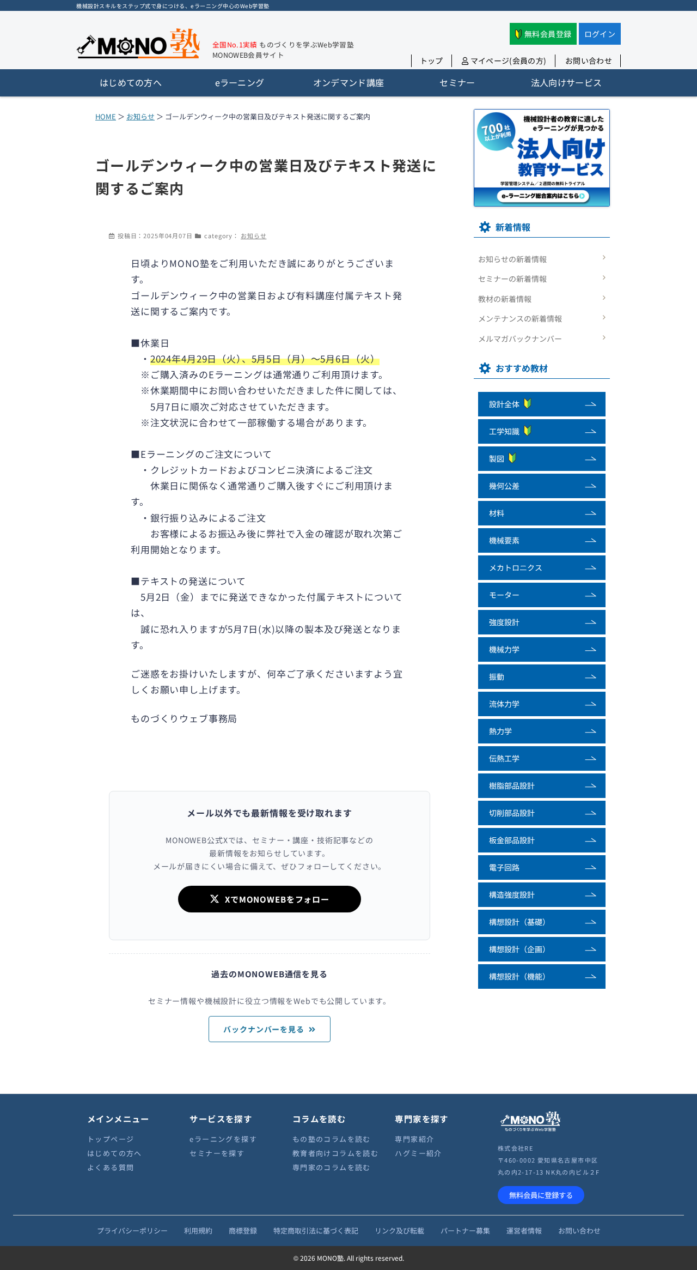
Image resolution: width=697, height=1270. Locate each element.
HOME (105, 116)
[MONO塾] (138, 45)
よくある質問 (110, 1167)
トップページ (110, 1139)
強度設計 (504, 621)
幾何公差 (504, 485)
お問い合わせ (588, 60)
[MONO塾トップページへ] (530, 1129)
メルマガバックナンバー (520, 338)
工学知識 (504, 431)
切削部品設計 (512, 812)
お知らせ (140, 116)
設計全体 (504, 403)
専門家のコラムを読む (331, 1167)
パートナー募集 (465, 1230)
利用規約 (198, 1230)
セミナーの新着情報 (512, 278)
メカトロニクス (515, 567)
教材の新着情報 (504, 298)
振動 (496, 676)
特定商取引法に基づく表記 (315, 1230)
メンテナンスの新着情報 (520, 318)
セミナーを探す (216, 1153)
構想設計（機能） (519, 976)
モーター (504, 594)
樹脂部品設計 (512, 785)
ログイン (599, 33)
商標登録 (243, 1230)
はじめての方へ (114, 1153)
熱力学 (500, 730)
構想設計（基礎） (519, 921)
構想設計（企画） (519, 949)
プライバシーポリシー (132, 1230)
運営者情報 (524, 1230)
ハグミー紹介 (418, 1153)
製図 (496, 458)
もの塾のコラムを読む (331, 1139)
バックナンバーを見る (263, 1029)
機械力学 (504, 649)
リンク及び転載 (399, 1230)
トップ (431, 60)
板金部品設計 (512, 839)
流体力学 (504, 703)
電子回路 (504, 867)
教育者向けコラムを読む (335, 1153)
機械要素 (504, 540)
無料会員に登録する (541, 1195)
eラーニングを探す (223, 1139)
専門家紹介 (414, 1139)
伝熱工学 (504, 758)
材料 (496, 512)
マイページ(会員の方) (507, 60)
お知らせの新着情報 (512, 258)
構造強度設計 (512, 894)
